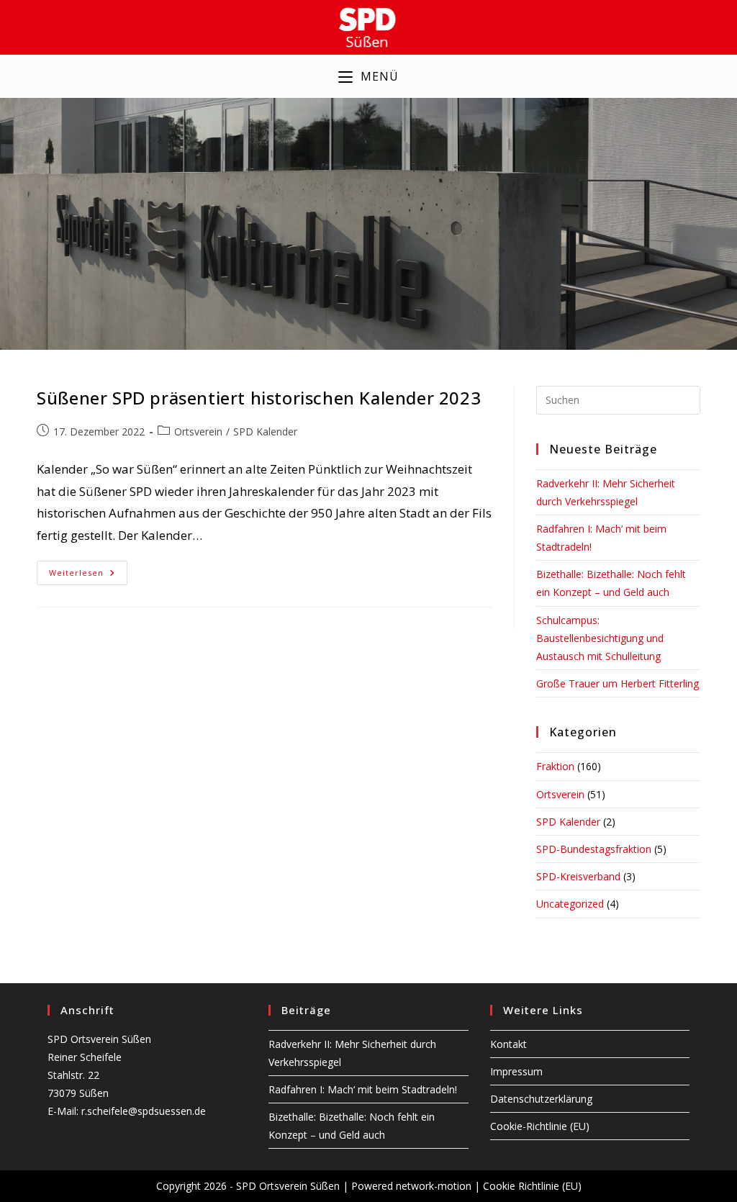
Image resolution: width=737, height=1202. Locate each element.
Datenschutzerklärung (541, 1099)
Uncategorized (570, 903)
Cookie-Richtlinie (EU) (539, 1126)
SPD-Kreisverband (578, 876)
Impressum (516, 1071)
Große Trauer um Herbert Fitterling (617, 683)
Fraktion (555, 766)
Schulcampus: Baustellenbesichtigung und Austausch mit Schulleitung (600, 638)
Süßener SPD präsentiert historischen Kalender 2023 (259, 398)
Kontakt (508, 1044)
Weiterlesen (88, 575)
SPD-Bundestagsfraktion (593, 849)
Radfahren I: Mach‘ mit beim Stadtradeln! (362, 1089)
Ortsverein (198, 431)
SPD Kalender (265, 431)
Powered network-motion (411, 1186)
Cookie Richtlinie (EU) (532, 1186)
